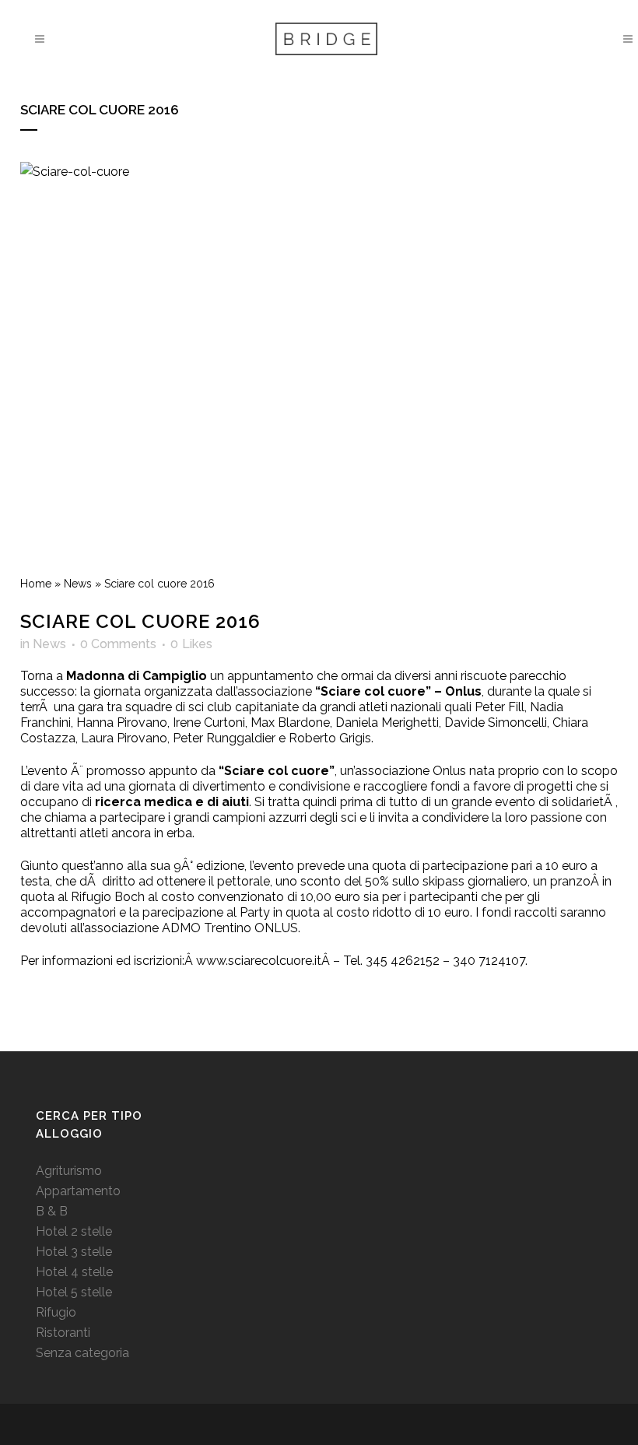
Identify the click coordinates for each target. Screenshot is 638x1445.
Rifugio (56, 1312)
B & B (52, 1211)
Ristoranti (63, 1332)
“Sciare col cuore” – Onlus (398, 691)
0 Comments (118, 644)
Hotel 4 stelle (74, 1271)
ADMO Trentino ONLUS (230, 928)
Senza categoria (82, 1352)
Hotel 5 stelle (74, 1292)
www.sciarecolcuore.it (258, 960)
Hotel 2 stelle (74, 1231)
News (78, 583)
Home (35, 583)
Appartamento (78, 1191)
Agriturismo (69, 1170)
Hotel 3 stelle (74, 1251)
